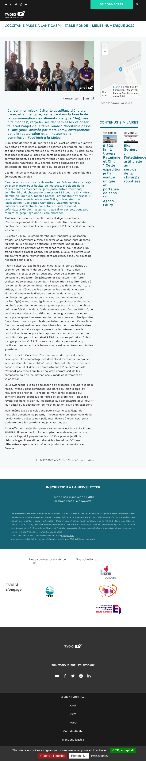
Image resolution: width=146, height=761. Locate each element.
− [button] (105, 51)
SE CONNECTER (111, 4)
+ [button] (105, 46)
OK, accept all (124, 750)
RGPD (73, 722)
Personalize (79, 755)
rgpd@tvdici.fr (67, 535)
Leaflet (116, 87)
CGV (73, 714)
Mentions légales (73, 739)
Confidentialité (73, 731)
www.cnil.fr (90, 539)
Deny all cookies (53, 755)
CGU (73, 705)
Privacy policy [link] (100, 755)
